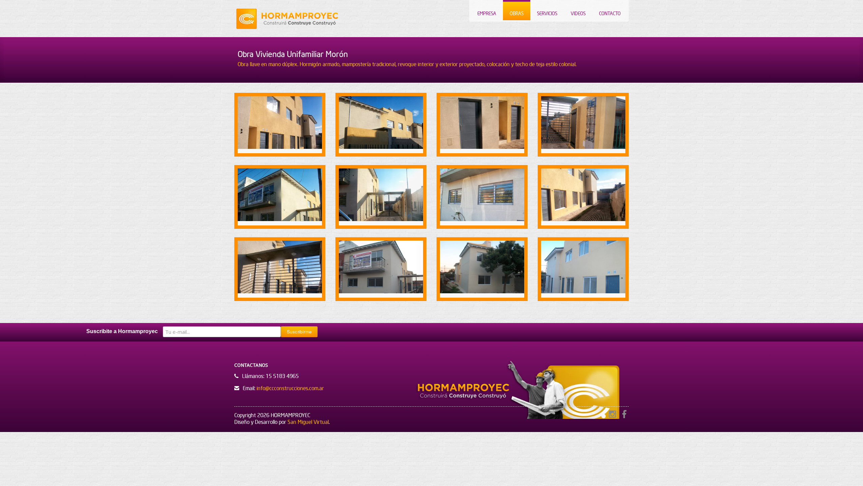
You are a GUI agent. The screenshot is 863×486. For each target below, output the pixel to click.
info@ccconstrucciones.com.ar (290, 388)
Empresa (486, 13)
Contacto (610, 13)
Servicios (547, 13)
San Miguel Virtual (308, 421)
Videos (578, 13)
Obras (517, 13)
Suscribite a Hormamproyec (122, 331)
